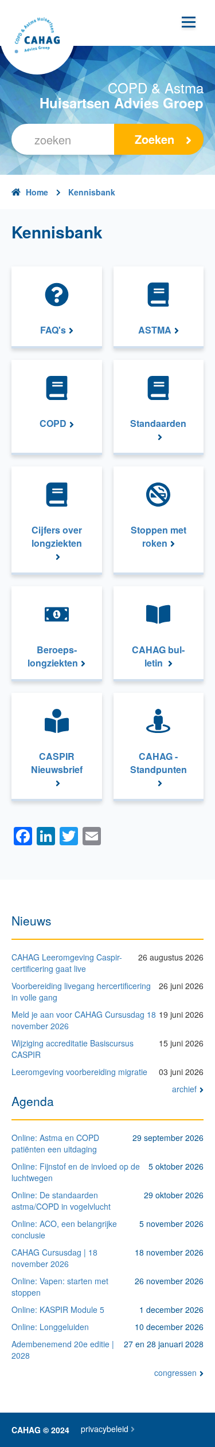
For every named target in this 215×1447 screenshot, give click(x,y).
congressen (175, 1372)
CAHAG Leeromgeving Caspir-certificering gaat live (66, 962)
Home (37, 192)
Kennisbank (91, 192)
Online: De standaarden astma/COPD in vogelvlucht (61, 1200)
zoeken (154, 139)
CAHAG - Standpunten (158, 763)
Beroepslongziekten (53, 656)
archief (184, 1089)
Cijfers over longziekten (57, 537)
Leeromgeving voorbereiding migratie (79, 1071)
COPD (53, 423)
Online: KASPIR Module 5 (57, 1309)
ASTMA (154, 330)
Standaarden (158, 423)
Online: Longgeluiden (50, 1326)
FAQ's (53, 330)
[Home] (37, 37)
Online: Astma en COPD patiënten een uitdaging (55, 1143)
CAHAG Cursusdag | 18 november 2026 (54, 1257)
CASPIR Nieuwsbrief (57, 763)
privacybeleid (104, 1428)
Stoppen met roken (158, 537)
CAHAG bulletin (158, 656)
